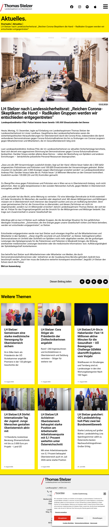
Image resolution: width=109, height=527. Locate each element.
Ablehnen (80, 518)
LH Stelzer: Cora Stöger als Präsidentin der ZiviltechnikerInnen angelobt (53, 336)
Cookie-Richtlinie (68, 523)
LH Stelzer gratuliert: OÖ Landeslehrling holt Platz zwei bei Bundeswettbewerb (90, 419)
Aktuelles (17, 24)
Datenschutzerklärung (82, 523)
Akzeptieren (62, 518)
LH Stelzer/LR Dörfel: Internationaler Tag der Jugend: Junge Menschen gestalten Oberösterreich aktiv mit (17, 422)
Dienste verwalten (61, 512)
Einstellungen (97, 518)
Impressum (93, 523)
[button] (105, 494)
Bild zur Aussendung (10, 266)
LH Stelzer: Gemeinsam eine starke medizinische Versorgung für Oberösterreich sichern (16, 338)
